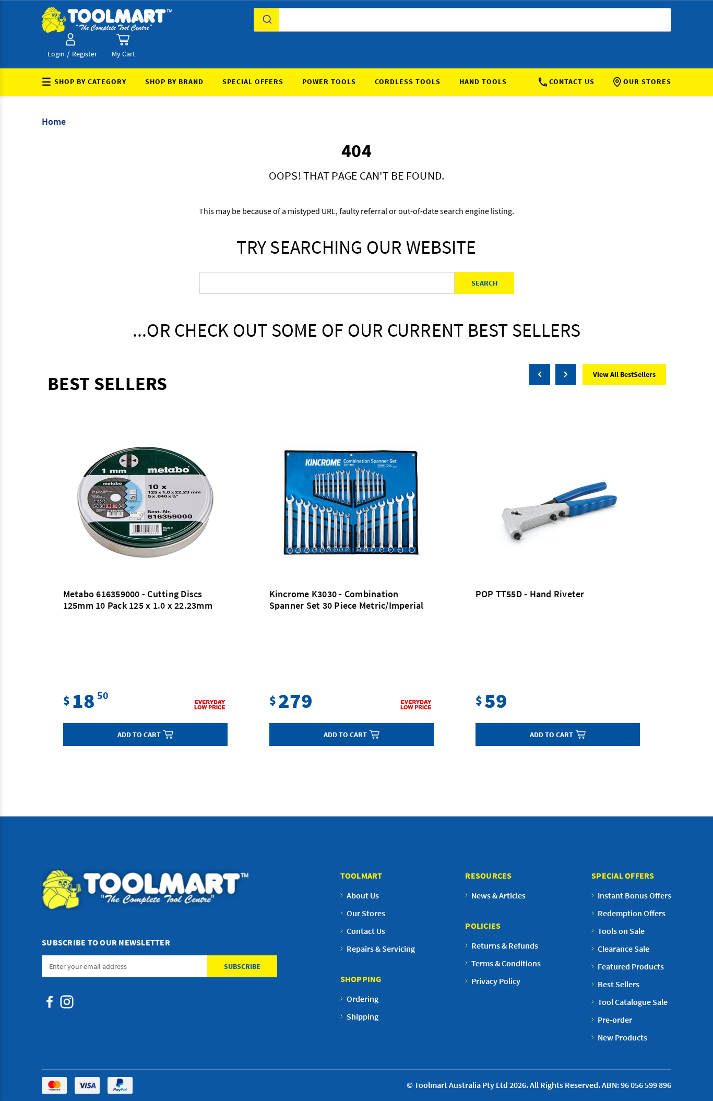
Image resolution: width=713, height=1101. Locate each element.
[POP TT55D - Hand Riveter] (558, 502)
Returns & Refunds (504, 945)
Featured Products (631, 966)
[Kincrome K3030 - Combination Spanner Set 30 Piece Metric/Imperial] (351, 502)
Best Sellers (618, 984)
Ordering (362, 998)
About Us (363, 895)
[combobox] (462, 20)
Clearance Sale (623, 948)
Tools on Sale (621, 931)
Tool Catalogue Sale (633, 1002)
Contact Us (572, 81)
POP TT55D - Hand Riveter (530, 594)
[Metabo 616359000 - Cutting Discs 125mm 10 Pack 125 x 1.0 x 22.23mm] (145, 502)
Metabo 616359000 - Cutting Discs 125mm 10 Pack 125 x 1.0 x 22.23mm (137, 599)
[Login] (70, 39)
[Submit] (266, 19)
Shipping (362, 1016)
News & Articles (498, 895)
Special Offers (252, 81)
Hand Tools (483, 81)
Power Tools (329, 81)
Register (84, 53)
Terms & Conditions (506, 963)
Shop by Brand (174, 81)
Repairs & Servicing (381, 948)
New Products (622, 1037)
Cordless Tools (408, 81)
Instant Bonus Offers (634, 895)
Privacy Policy (495, 981)
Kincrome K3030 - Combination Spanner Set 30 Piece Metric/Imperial (346, 599)
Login (56, 53)
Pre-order (615, 1019)
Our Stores (647, 81)
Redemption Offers (632, 913)
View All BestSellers (624, 374)
